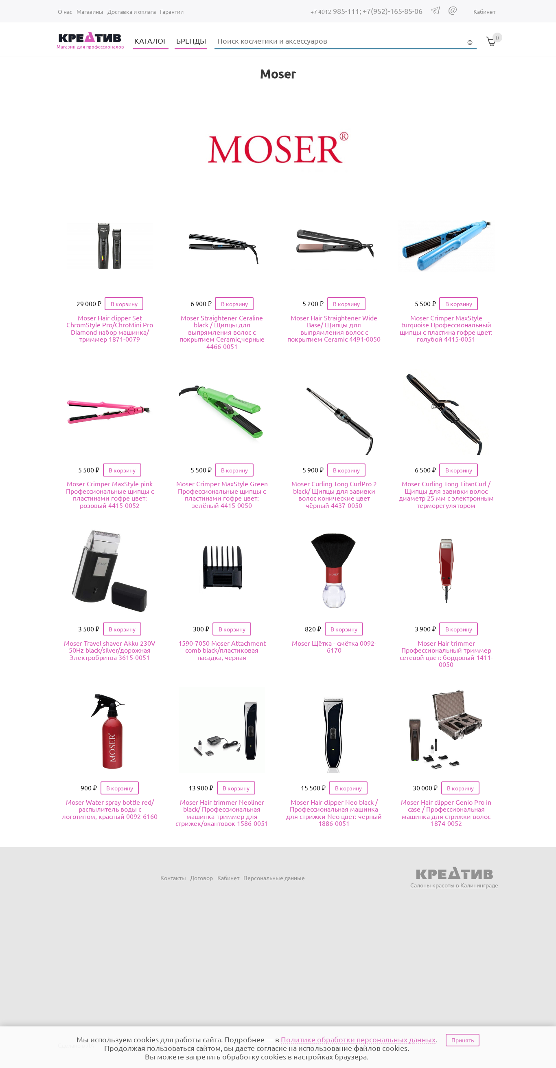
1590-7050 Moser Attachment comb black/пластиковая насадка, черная (222, 650)
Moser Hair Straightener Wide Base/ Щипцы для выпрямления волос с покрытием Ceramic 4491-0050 (334, 328)
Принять (462, 1040)
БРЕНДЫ (191, 40)
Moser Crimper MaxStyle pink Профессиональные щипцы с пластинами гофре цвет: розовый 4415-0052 (110, 494)
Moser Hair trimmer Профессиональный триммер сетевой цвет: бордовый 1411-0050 (446, 654)
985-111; (337, 11)
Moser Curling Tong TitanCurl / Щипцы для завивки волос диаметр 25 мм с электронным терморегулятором (446, 494)
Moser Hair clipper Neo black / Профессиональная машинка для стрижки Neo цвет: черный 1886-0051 (334, 812)
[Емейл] (453, 12)
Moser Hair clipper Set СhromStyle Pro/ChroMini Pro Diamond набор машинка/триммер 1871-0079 (109, 328)
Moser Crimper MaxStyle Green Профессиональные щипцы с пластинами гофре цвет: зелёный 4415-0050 (222, 494)
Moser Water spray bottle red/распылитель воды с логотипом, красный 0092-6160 (110, 809)
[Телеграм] (435, 11)
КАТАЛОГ (150, 40)
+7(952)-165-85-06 (392, 11)
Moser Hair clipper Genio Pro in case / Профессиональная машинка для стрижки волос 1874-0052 (446, 812)
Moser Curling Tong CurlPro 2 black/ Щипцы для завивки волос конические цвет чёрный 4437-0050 (334, 494)
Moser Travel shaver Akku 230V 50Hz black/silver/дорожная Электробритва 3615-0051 (109, 650)
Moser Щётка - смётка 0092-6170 (334, 646)
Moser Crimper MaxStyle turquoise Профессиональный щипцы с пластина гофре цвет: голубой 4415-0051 (446, 328)
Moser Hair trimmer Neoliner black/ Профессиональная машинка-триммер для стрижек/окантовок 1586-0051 (221, 812)
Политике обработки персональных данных (358, 1039)
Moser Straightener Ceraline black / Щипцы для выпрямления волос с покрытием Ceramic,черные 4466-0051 (222, 331)
